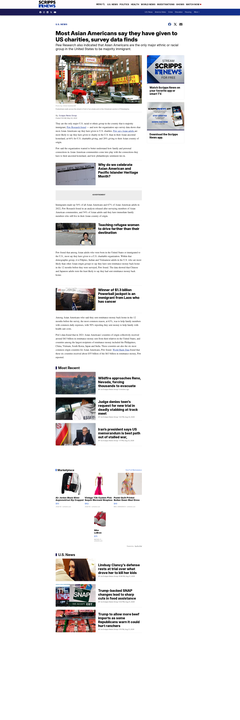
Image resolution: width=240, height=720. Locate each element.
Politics (124, 4)
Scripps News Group (68, 115)
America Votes (160, 12)
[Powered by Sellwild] (138, 546)
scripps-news (48, 12)
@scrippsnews (55, 12)
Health (135, 4)
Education (179, 12)
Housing (188, 12)
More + (197, 12)
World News (148, 4)
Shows (180, 4)
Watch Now (193, 4)
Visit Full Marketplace (134, 470)
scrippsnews (41, 12)
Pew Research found (76, 127)
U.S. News (112, 4)
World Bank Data (121, 349)
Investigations (165, 4)
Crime (170, 12)
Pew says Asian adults (124, 130)
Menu (99, 4)
